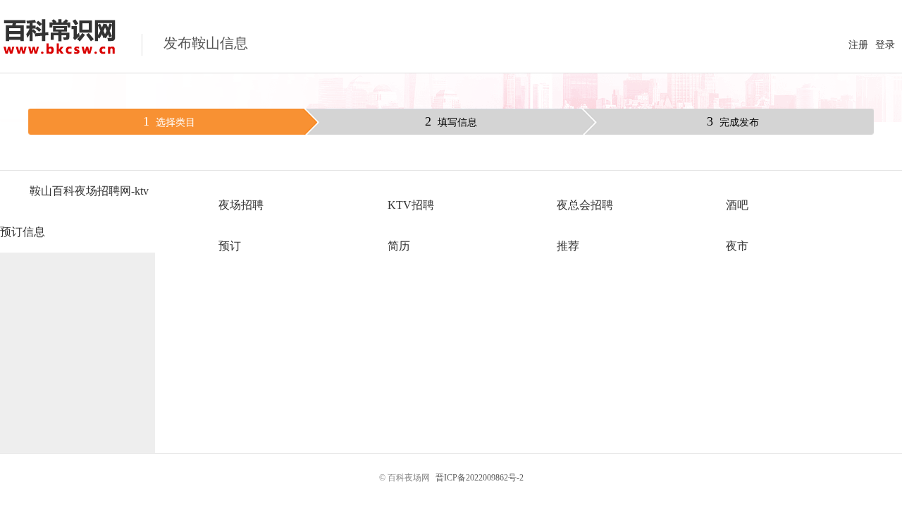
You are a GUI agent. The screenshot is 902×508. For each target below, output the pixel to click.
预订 (229, 246)
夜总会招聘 (585, 205)
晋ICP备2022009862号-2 (479, 478)
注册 (858, 45)
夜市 (737, 246)
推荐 (568, 246)
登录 (885, 45)
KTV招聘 (411, 205)
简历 (399, 246)
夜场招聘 (241, 205)
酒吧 (737, 205)
